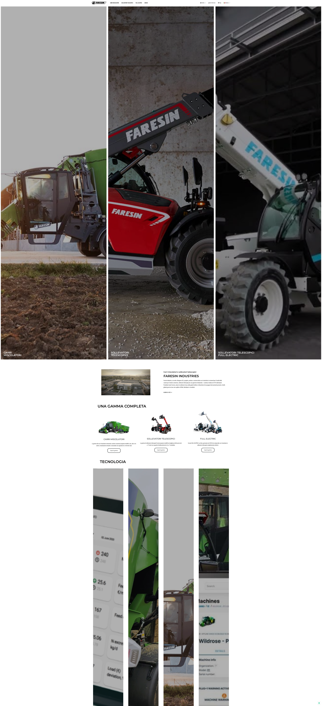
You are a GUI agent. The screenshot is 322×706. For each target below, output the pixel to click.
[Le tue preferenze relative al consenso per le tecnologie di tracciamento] (319, 703)
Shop (220, 3)
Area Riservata (212, 3)
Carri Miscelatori (114, 3)
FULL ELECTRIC (208, 439)
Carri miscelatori (114, 439)
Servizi (146, 3)
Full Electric (139, 3)
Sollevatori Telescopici (127, 3)
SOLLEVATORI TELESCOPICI (161, 439)
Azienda (202, 3)
